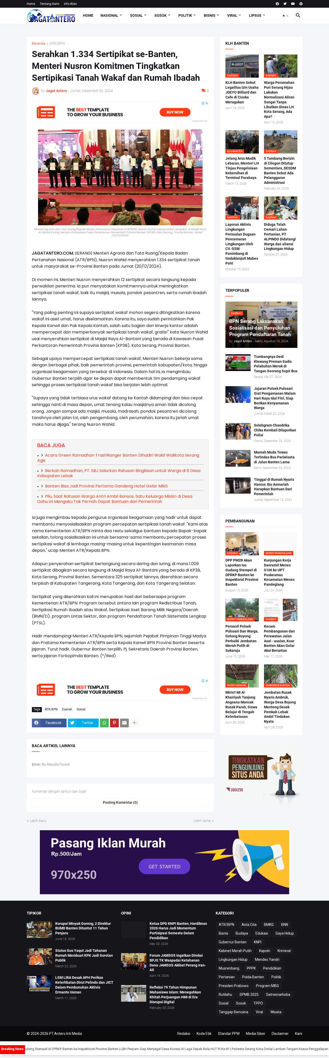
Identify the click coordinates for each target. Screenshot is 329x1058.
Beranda (38, 44)
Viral (259, 1012)
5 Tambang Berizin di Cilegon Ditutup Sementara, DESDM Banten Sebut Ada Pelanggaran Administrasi (280, 170)
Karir (299, 1034)
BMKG (269, 925)
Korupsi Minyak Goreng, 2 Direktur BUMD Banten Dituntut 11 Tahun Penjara (83, 928)
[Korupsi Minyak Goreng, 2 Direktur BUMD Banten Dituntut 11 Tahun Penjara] (39, 929)
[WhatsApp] (104, 723)
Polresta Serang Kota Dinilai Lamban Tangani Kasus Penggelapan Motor (263, 1049)
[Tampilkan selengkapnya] (134, 723)
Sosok (160, 15)
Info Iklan (70, 4)
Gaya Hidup (285, 933)
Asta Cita (249, 925)
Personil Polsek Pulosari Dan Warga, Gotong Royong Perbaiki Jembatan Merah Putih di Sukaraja (241, 638)
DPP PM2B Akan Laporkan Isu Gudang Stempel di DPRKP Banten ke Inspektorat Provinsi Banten (241, 572)
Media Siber (255, 1034)
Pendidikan (272, 968)
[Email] (124, 723)
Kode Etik (204, 1034)
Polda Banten (253, 977)
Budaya (242, 933)
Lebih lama (202, 821)
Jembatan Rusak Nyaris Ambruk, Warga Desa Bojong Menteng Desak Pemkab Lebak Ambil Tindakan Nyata (280, 707)
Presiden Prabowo (234, 986)
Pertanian (227, 977)
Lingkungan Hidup (233, 959)
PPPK (251, 968)
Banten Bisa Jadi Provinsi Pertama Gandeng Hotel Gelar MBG (106, 486)
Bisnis (209, 15)
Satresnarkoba (278, 994)
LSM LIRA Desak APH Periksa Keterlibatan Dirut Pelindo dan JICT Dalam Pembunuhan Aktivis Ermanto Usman (84, 984)
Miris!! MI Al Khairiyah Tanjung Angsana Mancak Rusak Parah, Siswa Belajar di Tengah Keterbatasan (241, 704)
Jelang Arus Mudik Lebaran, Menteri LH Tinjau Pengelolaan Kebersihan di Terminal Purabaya (242, 168)
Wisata (275, 1012)
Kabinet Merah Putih (235, 951)
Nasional (109, 15)
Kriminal (284, 951)
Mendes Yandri (267, 959)
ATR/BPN (57, 44)
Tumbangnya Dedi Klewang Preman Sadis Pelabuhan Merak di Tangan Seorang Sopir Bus (275, 364)
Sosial (136, 15)
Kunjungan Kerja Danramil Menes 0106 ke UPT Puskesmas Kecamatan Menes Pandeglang (279, 572)
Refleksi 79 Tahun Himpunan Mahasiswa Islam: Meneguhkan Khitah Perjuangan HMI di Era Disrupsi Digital (175, 994)
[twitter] (285, 4)
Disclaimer (280, 1034)
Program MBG (267, 986)
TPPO (258, 1003)
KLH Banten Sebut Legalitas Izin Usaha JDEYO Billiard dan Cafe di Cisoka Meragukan (242, 92)
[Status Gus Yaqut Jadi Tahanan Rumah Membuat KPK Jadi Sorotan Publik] (39, 956)
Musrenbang (229, 968)
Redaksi (183, 1034)
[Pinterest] (114, 723)
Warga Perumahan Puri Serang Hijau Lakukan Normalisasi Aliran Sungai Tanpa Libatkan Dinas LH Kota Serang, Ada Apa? (279, 99)
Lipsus (255, 15)
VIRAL (232, 15)
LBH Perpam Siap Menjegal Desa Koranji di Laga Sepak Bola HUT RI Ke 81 (152, 1049)
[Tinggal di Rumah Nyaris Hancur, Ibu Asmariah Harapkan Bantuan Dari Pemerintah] (238, 485)
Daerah (67, 709)
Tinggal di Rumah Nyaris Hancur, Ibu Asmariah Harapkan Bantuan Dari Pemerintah (274, 486)
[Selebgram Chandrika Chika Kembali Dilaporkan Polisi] (238, 431)
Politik (185, 15)
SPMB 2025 (249, 994)
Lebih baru (38, 821)
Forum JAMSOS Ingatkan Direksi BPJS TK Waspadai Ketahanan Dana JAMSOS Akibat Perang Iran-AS (178, 962)
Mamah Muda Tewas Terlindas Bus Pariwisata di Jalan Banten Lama (274, 457)
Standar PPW (229, 1034)
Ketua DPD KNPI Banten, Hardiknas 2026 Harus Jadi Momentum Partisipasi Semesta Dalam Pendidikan (178, 930)
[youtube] (293, 4)
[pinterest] (301, 4)
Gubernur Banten (232, 942)
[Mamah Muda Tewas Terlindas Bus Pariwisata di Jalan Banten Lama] (238, 458)
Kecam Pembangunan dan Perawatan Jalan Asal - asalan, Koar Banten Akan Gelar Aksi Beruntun (279, 638)
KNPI (257, 942)
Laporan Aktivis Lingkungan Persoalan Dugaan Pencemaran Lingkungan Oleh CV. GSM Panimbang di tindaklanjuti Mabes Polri (241, 243)
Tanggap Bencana (233, 1012)
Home (31, 4)
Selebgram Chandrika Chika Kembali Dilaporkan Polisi (275, 430)
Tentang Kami (49, 4)
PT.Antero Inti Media (65, 1034)
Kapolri (264, 951)
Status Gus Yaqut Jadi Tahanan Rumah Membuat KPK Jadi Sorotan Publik (84, 955)
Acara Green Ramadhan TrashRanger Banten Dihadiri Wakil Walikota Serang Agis (118, 457)
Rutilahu (225, 994)
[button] (285, 15)
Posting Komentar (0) (120, 802)
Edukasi (261, 933)
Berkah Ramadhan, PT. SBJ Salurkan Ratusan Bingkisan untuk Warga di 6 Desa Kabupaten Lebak (118, 473)
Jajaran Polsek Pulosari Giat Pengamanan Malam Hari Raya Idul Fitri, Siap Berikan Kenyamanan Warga (275, 398)
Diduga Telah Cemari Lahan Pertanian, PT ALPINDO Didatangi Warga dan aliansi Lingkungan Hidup (280, 236)
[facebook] (277, 4)
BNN (284, 925)
